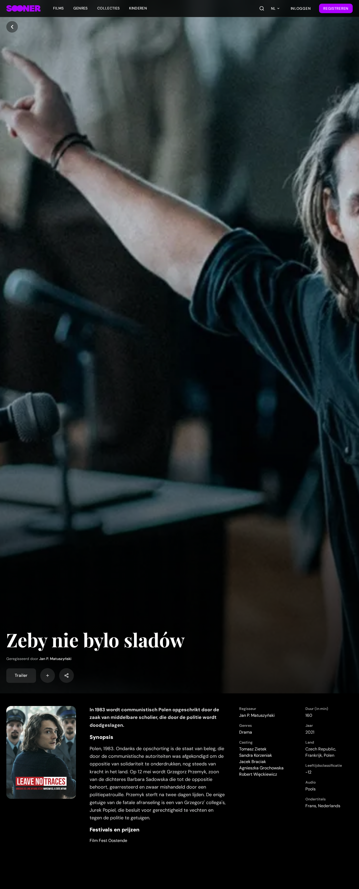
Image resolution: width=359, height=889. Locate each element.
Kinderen (138, 8)
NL (273, 8)
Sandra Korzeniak (255, 755)
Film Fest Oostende (108, 840)
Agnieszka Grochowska (261, 768)
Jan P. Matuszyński (55, 658)
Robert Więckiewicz (258, 774)
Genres (80, 8)
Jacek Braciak (252, 761)
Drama (245, 732)
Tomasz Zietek (252, 749)
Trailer (21, 675)
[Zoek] (261, 8)
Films (58, 8)
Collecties (108, 8)
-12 (308, 772)
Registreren (335, 8)
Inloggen (301, 8)
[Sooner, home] (23, 8)
